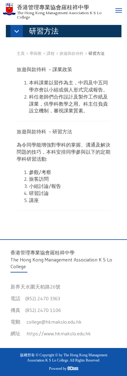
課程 (51, 53)
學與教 (36, 53)
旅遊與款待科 (71, 53)
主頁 (21, 53)
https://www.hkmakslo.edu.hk (59, 333)
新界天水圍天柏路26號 (35, 287)
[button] (37, 32)
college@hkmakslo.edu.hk (54, 322)
